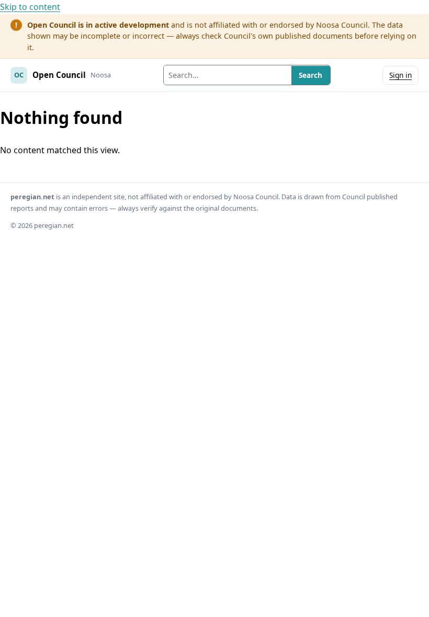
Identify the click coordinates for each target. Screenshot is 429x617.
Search (310, 75)
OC (19, 74)
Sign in (400, 75)
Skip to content (30, 7)
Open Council (59, 75)
